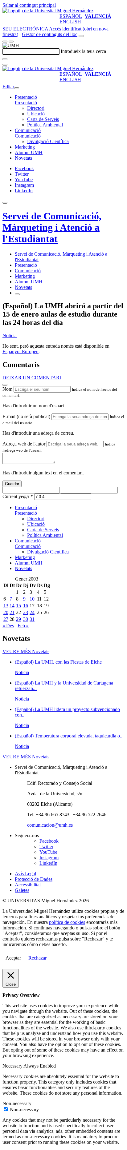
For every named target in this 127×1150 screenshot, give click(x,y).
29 (18, 619)
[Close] (4, 385)
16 (25, 605)
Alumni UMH (29, 152)
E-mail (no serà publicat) (26, 416)
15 (18, 605)
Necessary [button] (12, 1065)
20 (5, 612)
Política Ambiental (45, 124)
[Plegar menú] (16, 88)
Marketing (25, 147)
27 (5, 619)
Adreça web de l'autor (23, 443)
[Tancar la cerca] (4, 65)
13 (5, 605)
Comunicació (28, 130)
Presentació (26, 97)
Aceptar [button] (13, 957)
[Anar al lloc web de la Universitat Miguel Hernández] (47, 10)
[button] (26, 102)
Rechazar (37, 957)
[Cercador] (81, 36)
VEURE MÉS (25, 651)
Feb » (23, 625)
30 (25, 619)
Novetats (23, 158)
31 (32, 619)
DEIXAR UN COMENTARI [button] (31, 377)
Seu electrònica (25, 28)
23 (25, 612)
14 (12, 605)
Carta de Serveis (43, 119)
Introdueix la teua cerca (83, 51)
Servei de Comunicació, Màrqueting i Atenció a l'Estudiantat (51, 227)
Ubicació (36, 113)
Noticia (9, 335)
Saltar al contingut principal (29, 5)
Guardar (12, 483)
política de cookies (67, 922)
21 (12, 612)
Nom (7, 389)
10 (32, 598)
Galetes (22, 890)
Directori (35, 108)
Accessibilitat (28, 884)
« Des (8, 625)
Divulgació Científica (48, 141)
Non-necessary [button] (16, 1103)
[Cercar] (4, 59)
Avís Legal (25, 873)
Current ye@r (17, 496)
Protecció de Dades (33, 879)
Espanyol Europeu (20, 351)
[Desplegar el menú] (11, 41)
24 (32, 612)
